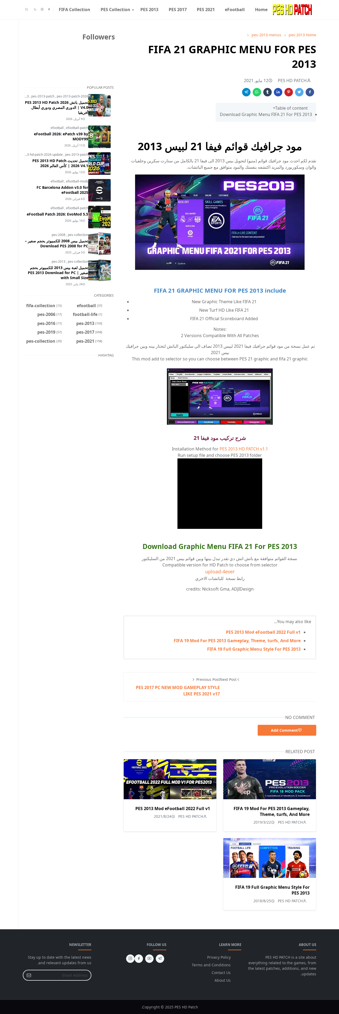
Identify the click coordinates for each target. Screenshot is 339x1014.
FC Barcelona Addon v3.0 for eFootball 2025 (62, 190)
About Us (223, 980)
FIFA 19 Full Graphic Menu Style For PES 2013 (254, 649)
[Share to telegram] (246, 92)
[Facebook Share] (310, 92)
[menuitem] (261, 9)
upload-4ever (220, 571)
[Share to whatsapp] (257, 92)
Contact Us (221, 972)
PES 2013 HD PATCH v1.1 (244, 449)
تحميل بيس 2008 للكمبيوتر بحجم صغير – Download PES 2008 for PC (56, 243)
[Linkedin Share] (278, 92)
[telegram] (160, 958)
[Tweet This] (299, 92)
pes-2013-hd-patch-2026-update (39, 154)
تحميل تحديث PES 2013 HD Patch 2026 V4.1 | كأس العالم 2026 (60, 163)
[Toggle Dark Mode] (35, 9)
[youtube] (149, 958)
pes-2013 (59, 261)
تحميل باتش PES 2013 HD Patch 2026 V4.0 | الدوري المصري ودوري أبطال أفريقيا (56, 107)
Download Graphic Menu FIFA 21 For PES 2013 (266, 114)
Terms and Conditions (211, 964)
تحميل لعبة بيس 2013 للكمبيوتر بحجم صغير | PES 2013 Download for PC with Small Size (58, 272)
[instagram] (42, 9)
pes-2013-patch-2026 (72, 96)
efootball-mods (77, 181)
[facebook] (49, 9)
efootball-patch (77, 128)
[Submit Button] (29, 975)
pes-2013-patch (43, 96)
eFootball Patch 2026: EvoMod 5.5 (57, 214)
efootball (57, 128)
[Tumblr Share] (267, 92)
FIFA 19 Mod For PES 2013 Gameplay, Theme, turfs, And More (237, 641)
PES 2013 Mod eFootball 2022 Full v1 (263, 632)
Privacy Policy (219, 957)
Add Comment (284, 730)
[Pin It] (288, 92)
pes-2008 (59, 235)
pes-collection (78, 235)
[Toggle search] (26, 9)
